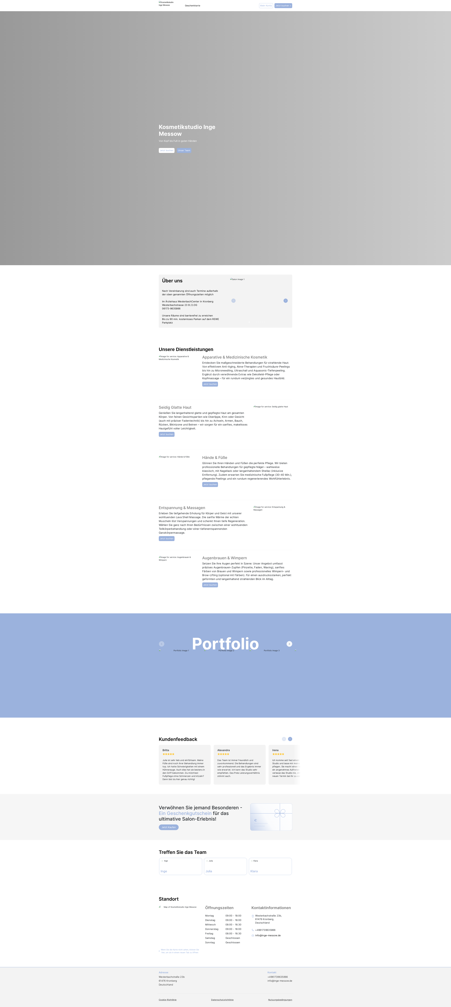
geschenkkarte (192, 5)
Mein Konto (266, 5)
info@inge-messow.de (268, 935)
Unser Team (184, 150)
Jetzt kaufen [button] (169, 827)
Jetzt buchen (166, 150)
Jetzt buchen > (283, 5)
